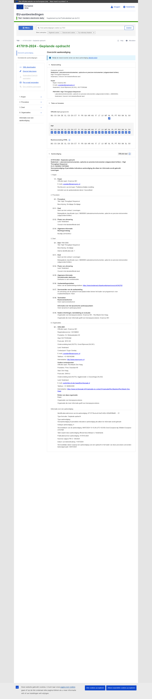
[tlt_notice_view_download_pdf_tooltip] (52, 132)
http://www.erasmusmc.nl (75, 359)
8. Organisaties (25, 112)
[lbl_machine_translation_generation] (69, 140)
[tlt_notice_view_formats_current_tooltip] (130, 154)
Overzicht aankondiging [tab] (25, 53)
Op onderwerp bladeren (85, 32)
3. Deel (22, 107)
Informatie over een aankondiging (26, 119)
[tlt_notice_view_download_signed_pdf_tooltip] (109, 118)
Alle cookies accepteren (95, 688)
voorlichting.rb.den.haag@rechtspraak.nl (76, 383)
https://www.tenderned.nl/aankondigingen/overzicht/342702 (102, 285)
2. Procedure (24, 102)
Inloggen (117, 7)
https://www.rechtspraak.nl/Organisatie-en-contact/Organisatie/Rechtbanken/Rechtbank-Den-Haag (93, 390)
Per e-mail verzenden (31, 82)
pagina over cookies (67, 687)
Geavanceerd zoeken (68, 32)
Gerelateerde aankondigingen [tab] (27, 58)
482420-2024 (93, 58)
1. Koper (22, 97)
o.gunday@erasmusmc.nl (66, 85)
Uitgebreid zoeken (53, 32)
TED (18, 40)
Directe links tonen (30, 71)
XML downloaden (29, 67)
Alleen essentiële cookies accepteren (121, 688)
